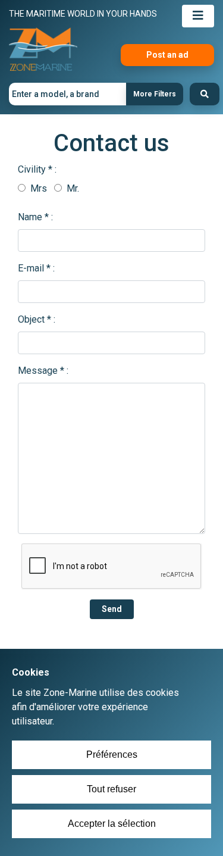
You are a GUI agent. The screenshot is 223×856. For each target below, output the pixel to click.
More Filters (154, 94)
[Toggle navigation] (198, 16)
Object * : (36, 319)
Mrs (37, 188)
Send (112, 609)
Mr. (71, 188)
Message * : (43, 370)
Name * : (35, 217)
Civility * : (37, 169)
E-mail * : (36, 268)
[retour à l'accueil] (43, 49)
